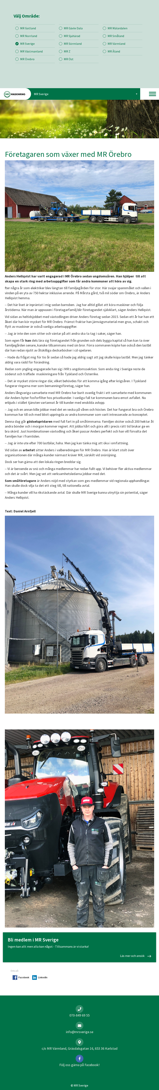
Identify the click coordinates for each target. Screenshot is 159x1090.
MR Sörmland (73, 44)
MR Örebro (27, 59)
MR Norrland (28, 36)
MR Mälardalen (117, 28)
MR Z (67, 51)
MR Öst (68, 59)
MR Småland (116, 36)
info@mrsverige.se (79, 1032)
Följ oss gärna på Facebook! (79, 1065)
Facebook (23, 977)
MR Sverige (27, 44)
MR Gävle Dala (73, 28)
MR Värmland (116, 44)
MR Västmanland (31, 51)
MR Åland (114, 51)
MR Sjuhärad (72, 36)
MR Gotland (28, 28)
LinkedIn (42, 977)
